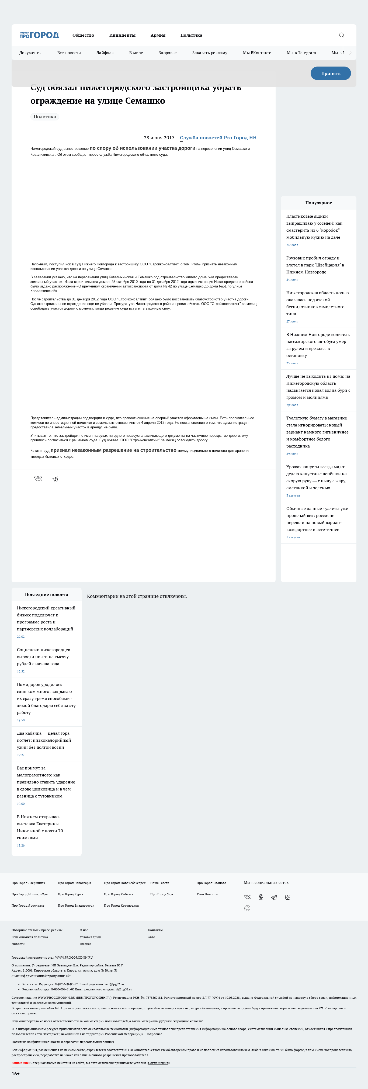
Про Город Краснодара (121, 905)
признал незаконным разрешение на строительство (113, 450)
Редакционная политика (30, 937)
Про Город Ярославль (28, 905)
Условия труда (91, 937)
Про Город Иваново (211, 883)
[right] (350, 53)
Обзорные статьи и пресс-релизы (37, 930)
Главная (85, 944)
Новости (18, 944)
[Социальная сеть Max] (247, 908)
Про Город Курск (70, 894)
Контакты (155, 930)
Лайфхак (105, 52)
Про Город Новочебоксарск (124, 883)
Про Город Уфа (161, 894)
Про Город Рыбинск (119, 894)
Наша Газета (159, 883)
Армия (158, 35)
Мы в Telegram (301, 52)
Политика (191, 35)
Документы (30, 52)
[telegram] (57, 479)
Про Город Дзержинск (28, 883)
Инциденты (122, 35)
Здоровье (168, 52)
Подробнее (153, 1034)
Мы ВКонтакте (257, 52)
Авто (151, 937)
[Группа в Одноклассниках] (261, 897)
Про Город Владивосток (76, 905)
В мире (136, 52)
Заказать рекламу (209, 52)
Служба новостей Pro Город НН (218, 137)
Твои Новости (207, 894)
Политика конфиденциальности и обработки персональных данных (63, 1042)
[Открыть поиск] (341, 35)
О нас (84, 930)
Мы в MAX (342, 52)
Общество (83, 35)
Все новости (69, 52)
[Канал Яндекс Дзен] (287, 897)
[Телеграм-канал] (274, 897)
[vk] (38, 479)
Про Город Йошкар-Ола (30, 894)
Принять (331, 73)
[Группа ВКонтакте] (247, 897)
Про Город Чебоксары (74, 883)
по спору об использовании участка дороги (142, 148)
